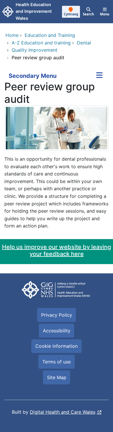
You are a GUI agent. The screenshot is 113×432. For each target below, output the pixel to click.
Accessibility (56, 331)
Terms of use (56, 362)
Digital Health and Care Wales (62, 412)
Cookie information (56, 346)
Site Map (56, 377)
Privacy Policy (56, 315)
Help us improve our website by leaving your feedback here (56, 250)
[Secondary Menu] (99, 75)
